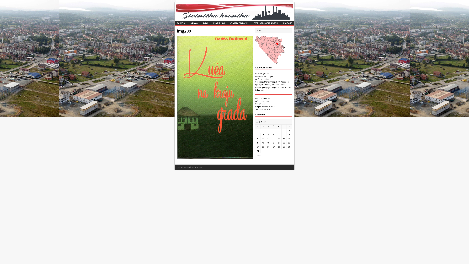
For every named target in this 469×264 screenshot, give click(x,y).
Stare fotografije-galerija (265, 23)
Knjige (205, 23)
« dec (259, 155)
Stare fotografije (239, 23)
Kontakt (287, 23)
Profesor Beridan (262, 79)
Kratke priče (219, 23)
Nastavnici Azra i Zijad (264, 76)
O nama (194, 23)
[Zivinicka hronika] (234, 18)
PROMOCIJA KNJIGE (263, 73)
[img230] (215, 158)
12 (268, 139)
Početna (181, 23)
